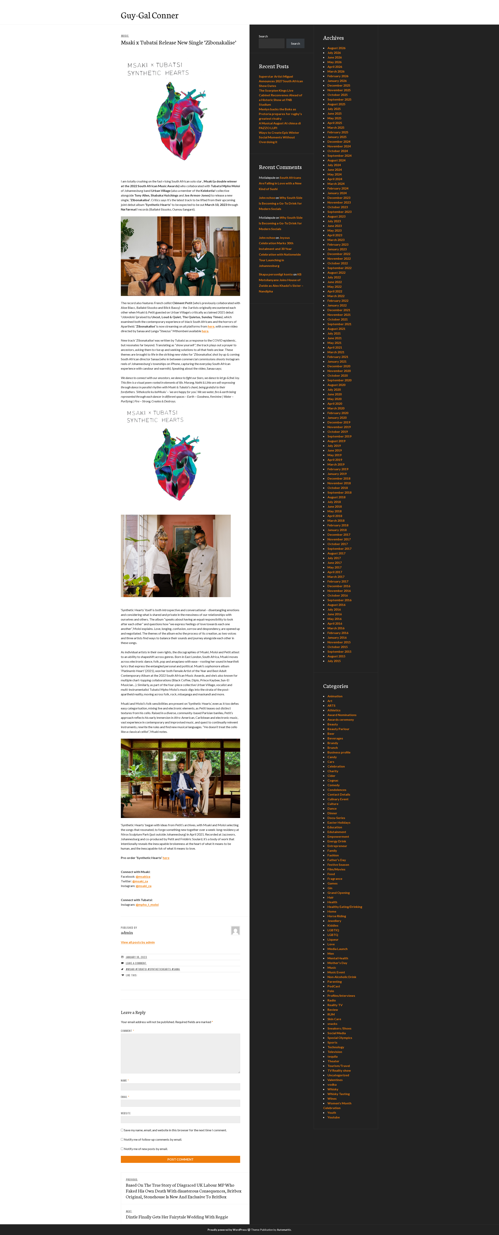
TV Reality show (339, 1070)
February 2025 (337, 132)
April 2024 (334, 179)
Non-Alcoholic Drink (341, 977)
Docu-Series (336, 818)
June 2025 (334, 113)
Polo (330, 991)
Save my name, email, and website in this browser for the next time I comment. (175, 1130)
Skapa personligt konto (276, 274)
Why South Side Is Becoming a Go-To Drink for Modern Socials (280, 203)
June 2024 (334, 169)
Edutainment (336, 832)
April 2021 (334, 347)
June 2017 (334, 562)
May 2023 (334, 230)
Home (331, 911)
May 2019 (334, 455)
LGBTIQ (333, 930)
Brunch (332, 747)
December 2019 (338, 422)
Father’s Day (336, 860)
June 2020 (334, 394)
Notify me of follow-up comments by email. (153, 1139)
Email (125, 1097)
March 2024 (335, 183)
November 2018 (339, 483)
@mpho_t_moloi (147, 904)
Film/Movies (336, 869)
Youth (331, 1112)
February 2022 (337, 300)
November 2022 (339, 258)
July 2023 (334, 221)
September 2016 (339, 600)
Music (125, 36)
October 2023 (337, 207)
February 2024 (337, 188)
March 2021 (335, 352)
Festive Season (338, 864)
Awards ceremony (340, 719)
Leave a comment (136, 963)
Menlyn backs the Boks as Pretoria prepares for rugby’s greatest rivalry (280, 113)
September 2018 (339, 492)
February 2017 (337, 581)
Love (331, 944)
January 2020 (337, 417)
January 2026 (337, 80)
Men (330, 953)
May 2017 (334, 567)
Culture (332, 804)
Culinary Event (338, 799)
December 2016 (338, 586)
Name (125, 1080)
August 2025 (336, 104)
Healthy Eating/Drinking (344, 906)
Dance (332, 808)
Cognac (332, 780)
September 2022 (339, 268)
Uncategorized (338, 1075)
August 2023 (336, 216)
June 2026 (334, 57)
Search (263, 36)
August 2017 (336, 553)
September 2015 (339, 651)
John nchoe (267, 197)
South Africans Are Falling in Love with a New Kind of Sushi (280, 183)
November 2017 (339, 539)
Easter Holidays (338, 822)
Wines (332, 1098)
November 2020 (339, 371)
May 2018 (334, 511)
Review (332, 1009)
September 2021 (339, 324)
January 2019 (337, 473)
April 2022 (334, 291)
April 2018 (334, 516)
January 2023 (337, 249)
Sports (332, 1042)
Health (332, 902)
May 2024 (334, 174)
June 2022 (334, 282)
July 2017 (334, 558)
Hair (330, 897)
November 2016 (339, 590)
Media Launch (337, 949)
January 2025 (337, 137)
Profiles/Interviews (341, 995)
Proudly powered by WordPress (227, 1229)
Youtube (333, 1117)
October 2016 (337, 595)
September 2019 (339, 436)
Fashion (333, 855)
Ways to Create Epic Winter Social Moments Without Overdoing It (279, 137)
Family (332, 850)
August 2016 (336, 604)
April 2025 (334, 123)
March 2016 (335, 628)
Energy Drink (336, 841)
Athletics (334, 710)
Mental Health (337, 958)
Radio (331, 1000)
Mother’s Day (337, 963)
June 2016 (334, 614)
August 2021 (336, 328)
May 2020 (334, 399)
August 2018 (336, 497)
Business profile (338, 752)
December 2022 (338, 254)
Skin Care (334, 1019)
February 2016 (337, 633)
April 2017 (334, 572)
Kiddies (332, 925)
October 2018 (337, 488)
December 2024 (338, 141)
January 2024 (337, 193)
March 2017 (335, 576)
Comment (127, 1031)
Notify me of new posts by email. (146, 1149)
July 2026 (334, 52)
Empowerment (338, 836)
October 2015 (337, 647)
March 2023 (335, 240)
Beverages (335, 738)
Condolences (336, 789)
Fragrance (334, 878)
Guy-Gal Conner (150, 15)
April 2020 (334, 403)
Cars (330, 761)
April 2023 (334, 235)
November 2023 (339, 202)
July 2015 (334, 661)
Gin (329, 888)
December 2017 (338, 534)
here (211, 326)
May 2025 (334, 118)
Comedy (333, 785)
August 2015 (336, 656)
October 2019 (337, 431)
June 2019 (334, 450)
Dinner (332, 813)
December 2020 (338, 366)
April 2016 (334, 623)
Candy (332, 757)
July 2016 (334, 609)
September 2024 (339, 155)
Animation (334, 696)
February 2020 (337, 413)
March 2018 (335, 520)
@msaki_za (140, 881)
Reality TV (334, 1005)
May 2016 (334, 619)
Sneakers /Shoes (339, 1028)
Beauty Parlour (338, 729)
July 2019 (334, 445)
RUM (331, 1014)
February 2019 (337, 469)
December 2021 (338, 310)
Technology (335, 1047)
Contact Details (338, 794)
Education (334, 827)
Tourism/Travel (338, 1066)
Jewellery (334, 920)
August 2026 (336, 48)
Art (329, 701)
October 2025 (337, 94)
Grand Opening (338, 892)
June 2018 (334, 506)
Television (334, 1052)
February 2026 (337, 76)
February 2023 (337, 244)
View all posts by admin (138, 942)
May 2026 (334, 62)
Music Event (336, 972)
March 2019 (335, 464)
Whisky (332, 1089)
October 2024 (337, 151)
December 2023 (338, 197)
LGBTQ (332, 935)
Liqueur (333, 939)
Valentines (335, 1080)
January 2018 (337, 530)
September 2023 (339, 211)
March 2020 (335, 408)
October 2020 (337, 375)
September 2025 (339, 99)
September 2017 (339, 548)
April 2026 (334, 66)
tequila (332, 1056)
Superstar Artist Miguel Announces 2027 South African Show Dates (281, 81)
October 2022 (337, 263)
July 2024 (334, 165)
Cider (331, 775)
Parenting (334, 981)
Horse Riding (336, 916)
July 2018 (334, 502)
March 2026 (335, 71)
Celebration (336, 766)
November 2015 (339, 642)
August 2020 (336, 385)
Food (331, 874)
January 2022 (337, 305)
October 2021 (337, 319)
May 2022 (334, 286)
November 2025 (339, 90)
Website (126, 1113)
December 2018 (338, 478)
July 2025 (334, 109)
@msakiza (143, 876)
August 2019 (336, 441)
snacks (332, 1023)
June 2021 (334, 338)
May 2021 (334, 342)
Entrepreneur (337, 846)
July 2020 (334, 389)
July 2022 (334, 277)
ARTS (331, 705)
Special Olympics (339, 1037)
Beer (330, 733)
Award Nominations (342, 715)
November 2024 (339, 146)
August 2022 (336, 272)
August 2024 (336, 160)
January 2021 (337, 361)
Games (332, 883)
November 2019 (339, 427)
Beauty (332, 724)
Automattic (284, 1229)
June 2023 (334, 226)
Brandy (332, 743)
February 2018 (337, 525)
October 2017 (337, 544)
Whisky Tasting (338, 1094)
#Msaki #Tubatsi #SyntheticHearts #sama (153, 969)
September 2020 (339, 380)
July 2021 (334, 333)
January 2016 (337, 637)
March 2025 (335, 127)
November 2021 (339, 314)
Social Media (336, 1033)
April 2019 (334, 459)
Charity (332, 771)
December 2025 (338, 85)
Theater (333, 1061)
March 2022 (335, 296)
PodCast (333, 986)
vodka (332, 1084)
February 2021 (337, 357)
